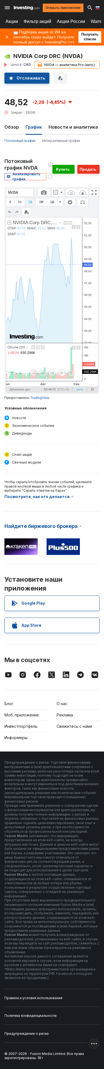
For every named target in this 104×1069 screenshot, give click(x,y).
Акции (12, 21)
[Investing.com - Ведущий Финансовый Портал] (26, 8)
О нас (62, 703)
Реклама (65, 715)
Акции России (71, 21)
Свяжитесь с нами (74, 726)
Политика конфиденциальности (30, 1016)
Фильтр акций (37, 21)
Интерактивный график (61, 141)
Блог (8, 703)
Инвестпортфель (20, 726)
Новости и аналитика (73, 127)
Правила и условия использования (33, 998)
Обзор (11, 127)
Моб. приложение (21, 715)
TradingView (39, 398)
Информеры (15, 737)
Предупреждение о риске (26, 1033)
